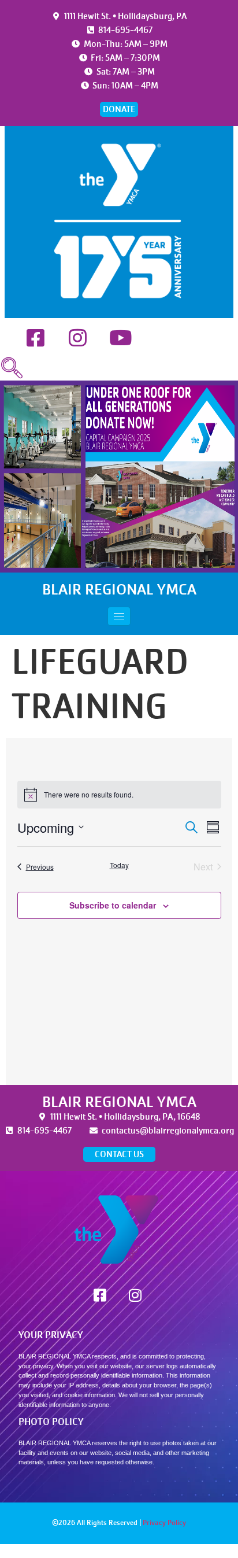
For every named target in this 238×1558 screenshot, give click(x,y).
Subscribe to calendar (112, 905)
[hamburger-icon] (119, 616)
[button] (11, 368)
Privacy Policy (164, 1522)
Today (119, 865)
